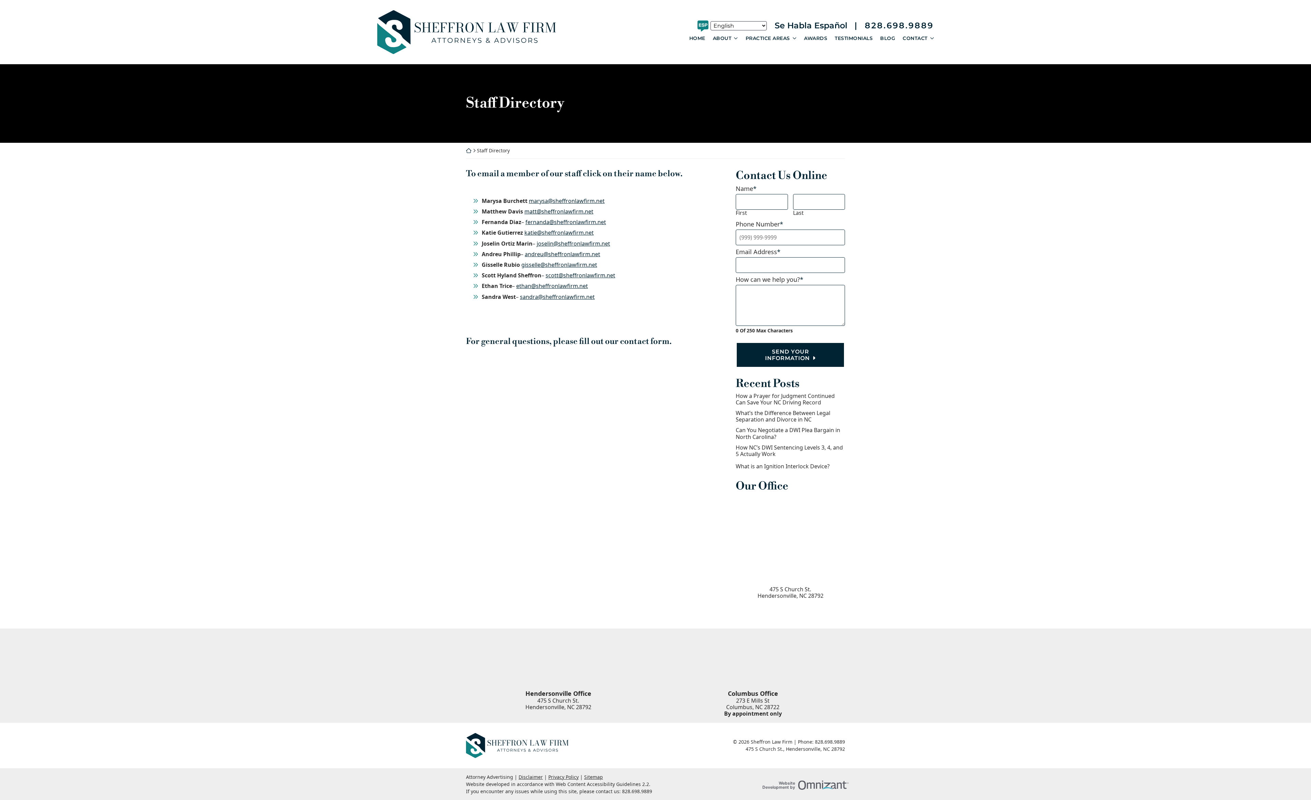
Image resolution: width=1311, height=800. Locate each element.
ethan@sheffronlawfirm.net (552, 286)
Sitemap (593, 777)
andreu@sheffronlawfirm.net (562, 254)
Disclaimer (531, 777)
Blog (887, 38)
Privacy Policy (563, 777)
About (722, 38)
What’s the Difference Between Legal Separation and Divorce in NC (783, 416)
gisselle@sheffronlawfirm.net (559, 264)
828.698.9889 (899, 25)
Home (697, 38)
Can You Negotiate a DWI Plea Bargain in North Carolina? (788, 433)
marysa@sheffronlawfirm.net (567, 201)
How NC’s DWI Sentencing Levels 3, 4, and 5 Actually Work (789, 450)
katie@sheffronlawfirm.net (559, 232)
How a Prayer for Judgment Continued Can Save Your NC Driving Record (785, 399)
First (741, 213)
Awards (815, 38)
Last (798, 213)
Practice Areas (768, 38)
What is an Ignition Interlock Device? (783, 466)
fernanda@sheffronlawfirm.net (565, 222)
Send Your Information (787, 354)
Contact (915, 38)
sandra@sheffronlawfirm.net (557, 297)
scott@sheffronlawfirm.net (580, 275)
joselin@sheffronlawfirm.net (573, 243)
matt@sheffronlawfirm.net (558, 211)
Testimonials (854, 38)
